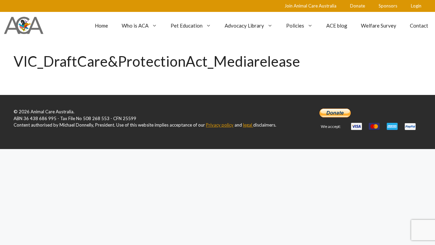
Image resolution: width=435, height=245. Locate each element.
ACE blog (336, 25)
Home (101, 25)
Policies (295, 25)
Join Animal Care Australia (310, 6)
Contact (419, 25)
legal (248, 125)
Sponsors (388, 6)
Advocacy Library (244, 25)
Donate (357, 6)
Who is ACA (135, 25)
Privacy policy (219, 125)
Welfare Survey (378, 25)
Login (416, 6)
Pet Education (187, 25)
